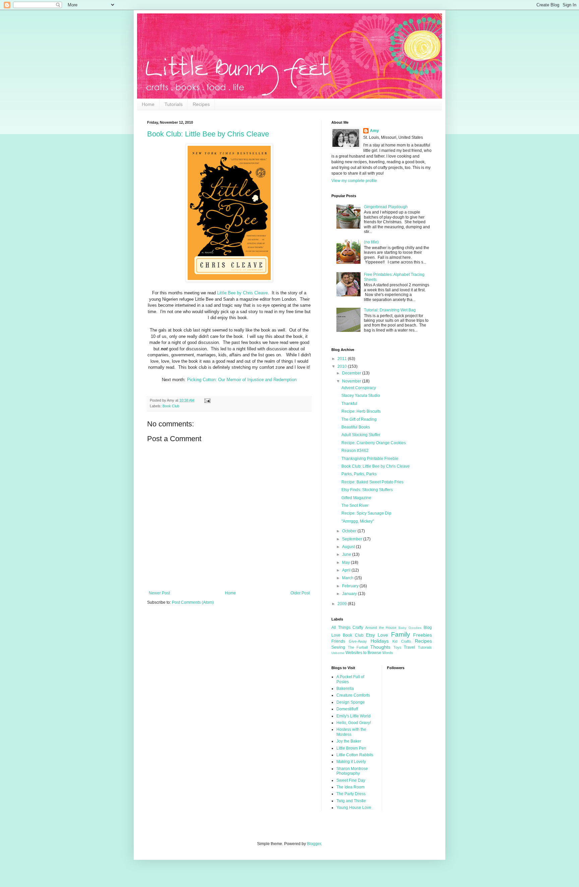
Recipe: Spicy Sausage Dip (366, 513)
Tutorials (174, 104)
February (351, 586)
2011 (342, 358)
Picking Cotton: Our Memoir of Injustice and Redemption (242, 379)
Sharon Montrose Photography (352, 771)
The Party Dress (351, 793)
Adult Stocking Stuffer (360, 434)
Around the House (381, 628)
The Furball (358, 647)
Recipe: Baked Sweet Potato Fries (372, 482)
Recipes (201, 104)
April (346, 570)
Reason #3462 (355, 450)
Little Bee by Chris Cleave (242, 292)
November (352, 381)
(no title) (371, 242)
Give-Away (358, 641)
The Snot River (355, 505)
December (352, 373)
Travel (409, 647)
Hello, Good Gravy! (353, 722)
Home (148, 104)
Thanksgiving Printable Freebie (369, 458)
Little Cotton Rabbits (354, 755)
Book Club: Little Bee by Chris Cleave (208, 134)
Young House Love (353, 807)
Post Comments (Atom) (193, 602)
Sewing (338, 647)
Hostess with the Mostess (351, 731)
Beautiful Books (355, 427)
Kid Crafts (401, 641)
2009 (342, 603)
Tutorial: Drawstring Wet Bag (390, 310)
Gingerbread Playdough (386, 206)
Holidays (380, 641)
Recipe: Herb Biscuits (361, 411)
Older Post (300, 593)
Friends (338, 641)
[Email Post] (206, 400)
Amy (374, 130)
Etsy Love (377, 635)
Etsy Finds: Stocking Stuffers (367, 489)
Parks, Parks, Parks (359, 474)
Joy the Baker (348, 741)
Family (400, 634)
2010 (342, 366)
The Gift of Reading (359, 419)
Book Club (171, 406)
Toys (397, 647)
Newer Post (159, 593)
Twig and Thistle (351, 801)
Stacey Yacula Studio (360, 395)
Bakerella (345, 688)
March (348, 578)
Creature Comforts (353, 695)
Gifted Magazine (356, 497)
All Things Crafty (347, 627)
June (347, 554)
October (350, 531)
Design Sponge (350, 702)
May (346, 562)
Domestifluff (347, 709)
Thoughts (380, 647)
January (350, 593)
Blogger (314, 843)
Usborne (337, 653)
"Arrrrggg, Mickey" (357, 521)
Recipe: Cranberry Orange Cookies (373, 442)
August (349, 546)
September (352, 539)
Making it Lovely (351, 761)
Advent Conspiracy (358, 388)
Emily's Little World (353, 716)
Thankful (349, 403)
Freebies (422, 635)
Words (387, 653)
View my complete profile (354, 180)
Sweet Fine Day (350, 780)
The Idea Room (350, 787)
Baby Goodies (410, 628)
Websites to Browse (363, 652)
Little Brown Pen (351, 748)
